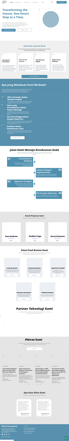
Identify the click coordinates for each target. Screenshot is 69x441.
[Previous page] (29, 384)
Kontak (42, 2)
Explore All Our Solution (34, 76)
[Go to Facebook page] (2, 434)
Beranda (11, 2)
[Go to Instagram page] (4, 434)
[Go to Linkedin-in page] (11, 240)
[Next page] (40, 384)
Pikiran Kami (26, 2)
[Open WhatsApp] (66, 438)
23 (38, 384)
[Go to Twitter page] (9, 434)
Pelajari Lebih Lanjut (17, 137)
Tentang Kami (35, 2)
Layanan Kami (18, 2)
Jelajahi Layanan (24, 30)
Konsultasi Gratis (61, 2)
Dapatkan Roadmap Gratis (9, 30)
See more (12, 275)
